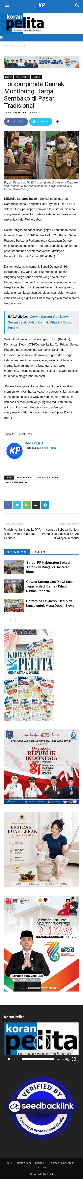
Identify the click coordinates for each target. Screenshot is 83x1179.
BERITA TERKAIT (17, 552)
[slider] (38, 1059)
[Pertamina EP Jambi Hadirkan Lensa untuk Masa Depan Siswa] (14, 606)
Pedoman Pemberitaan (61, 1163)
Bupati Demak (24, 477)
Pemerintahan (22, 77)
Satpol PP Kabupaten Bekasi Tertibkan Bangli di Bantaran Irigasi (48, 567)
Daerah (22, 45)
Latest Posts (25, 433)
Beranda (9, 45)
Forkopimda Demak (47, 477)
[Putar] (9, 1059)
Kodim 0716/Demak (16, 482)
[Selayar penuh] (74, 1059)
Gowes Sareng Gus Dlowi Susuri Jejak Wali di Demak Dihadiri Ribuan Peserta (51, 586)
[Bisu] (67, 1059)
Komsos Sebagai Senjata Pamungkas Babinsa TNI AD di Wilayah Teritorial (60, 534)
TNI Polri (36, 77)
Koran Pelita (48, 447)
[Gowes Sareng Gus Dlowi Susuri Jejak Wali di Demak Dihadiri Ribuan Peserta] (14, 586)
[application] (41, 1042)
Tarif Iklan (41, 1167)
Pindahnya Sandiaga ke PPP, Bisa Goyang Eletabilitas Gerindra (22, 534)
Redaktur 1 (19, 112)
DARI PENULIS (41, 552)
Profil (9, 1163)
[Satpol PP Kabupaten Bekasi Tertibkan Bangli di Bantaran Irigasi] (14, 567)
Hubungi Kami (23, 1163)
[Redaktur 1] (14, 451)
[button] (41, 1043)
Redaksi (39, 1163)
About (9, 433)
